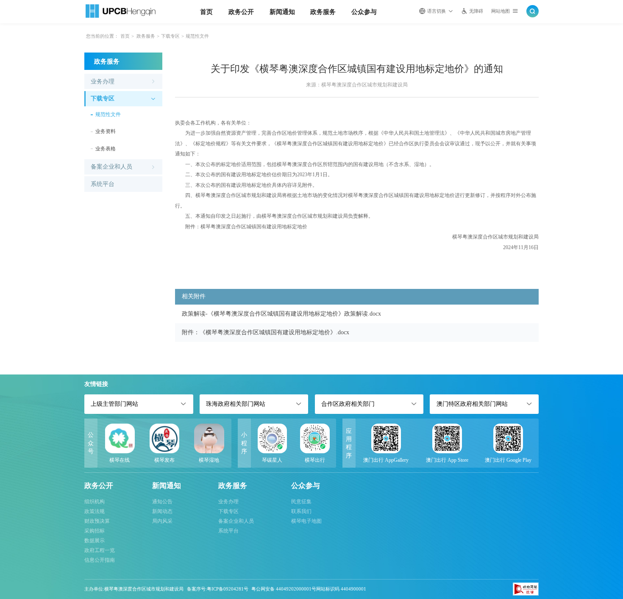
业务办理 (102, 81)
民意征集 (301, 502)
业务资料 (105, 131)
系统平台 (102, 184)
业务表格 (105, 149)
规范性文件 (197, 36)
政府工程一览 (99, 550)
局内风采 (162, 521)
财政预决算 (97, 521)
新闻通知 (282, 11)
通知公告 (162, 502)
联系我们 (301, 511)
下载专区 (170, 36)
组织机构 (94, 502)
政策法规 (94, 511)
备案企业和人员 (111, 167)
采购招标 (94, 531)
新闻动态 (162, 511)
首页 (206, 11)
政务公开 (241, 11)
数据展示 (94, 541)
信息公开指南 (99, 560)
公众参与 (364, 11)
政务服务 (323, 11)
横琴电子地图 (306, 521)
